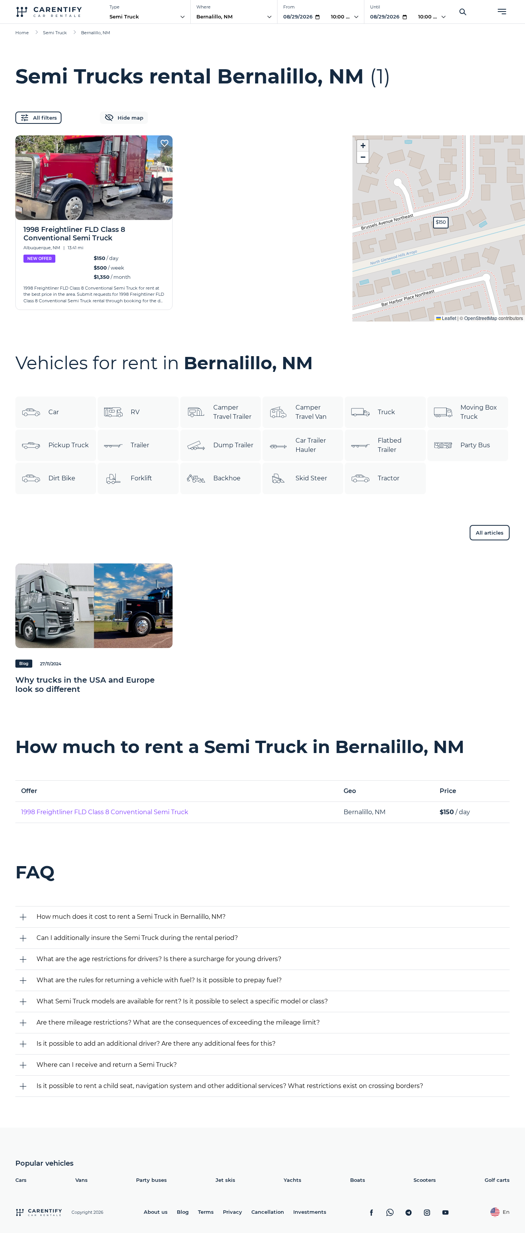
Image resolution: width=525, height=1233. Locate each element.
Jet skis (225, 1180)
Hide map (130, 118)
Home (22, 32)
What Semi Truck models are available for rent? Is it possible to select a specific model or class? (182, 1001)
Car (53, 412)
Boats (357, 1180)
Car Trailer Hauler (311, 445)
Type (115, 7)
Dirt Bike (61, 478)
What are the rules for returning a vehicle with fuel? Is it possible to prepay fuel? (159, 980)
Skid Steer (311, 478)
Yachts (292, 1180)
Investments (309, 1212)
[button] (441, 222)
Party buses (151, 1180)
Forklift (141, 478)
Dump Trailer (233, 445)
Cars (21, 1180)
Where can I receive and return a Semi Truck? (107, 1064)
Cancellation (267, 1212)
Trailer (140, 445)
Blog (183, 1212)
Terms (206, 1212)
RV (135, 412)
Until (375, 7)
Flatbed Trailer (390, 445)
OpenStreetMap (480, 318)
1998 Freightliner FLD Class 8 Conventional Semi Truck (104, 812)
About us (156, 1212)
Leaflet (448, 318)
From (289, 7)
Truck (386, 412)
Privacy (232, 1212)
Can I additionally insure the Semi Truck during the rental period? (137, 937)
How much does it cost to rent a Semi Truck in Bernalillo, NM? (131, 916)
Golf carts (497, 1180)
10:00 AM (342, 16)
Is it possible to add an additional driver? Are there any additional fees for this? (156, 1043)
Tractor (388, 478)
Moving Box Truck (478, 412)
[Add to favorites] (165, 143)
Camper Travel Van (311, 412)
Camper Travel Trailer (232, 412)
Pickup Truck (68, 445)
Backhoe (227, 478)
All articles (489, 533)
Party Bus (475, 445)
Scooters (425, 1180)
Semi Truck (124, 16)
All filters (45, 118)
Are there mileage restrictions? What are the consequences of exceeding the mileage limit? (178, 1022)
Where (203, 7)
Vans (81, 1180)
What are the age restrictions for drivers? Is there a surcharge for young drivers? (159, 959)
